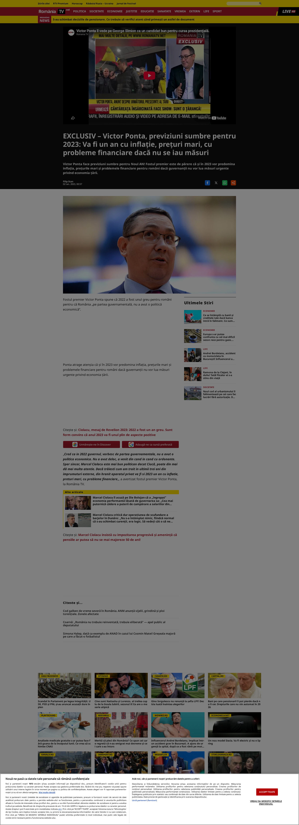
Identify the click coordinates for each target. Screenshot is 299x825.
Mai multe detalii (47, 792)
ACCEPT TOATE (267, 791)
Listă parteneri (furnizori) (144, 800)
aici (60, 808)
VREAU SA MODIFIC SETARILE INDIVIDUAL (266, 802)
